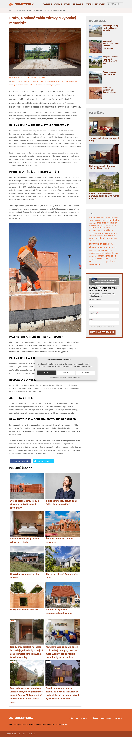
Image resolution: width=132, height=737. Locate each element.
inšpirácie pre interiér (107, 223)
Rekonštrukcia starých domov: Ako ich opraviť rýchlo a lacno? (104, 196)
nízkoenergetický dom (104, 233)
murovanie (35, 82)
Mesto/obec (93, 313)
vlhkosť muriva (40, 85)
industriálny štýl (93, 223)
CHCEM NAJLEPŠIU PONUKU (102, 332)
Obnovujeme (106, 718)
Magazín (118, 718)
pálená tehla (56, 82)
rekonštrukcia (96, 244)
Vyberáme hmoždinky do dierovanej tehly (109, 90)
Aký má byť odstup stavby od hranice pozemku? (110, 28)
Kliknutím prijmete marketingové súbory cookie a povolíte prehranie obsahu (104, 282)
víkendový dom (98, 262)
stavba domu (110, 247)
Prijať (46, 372)
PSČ (91, 320)
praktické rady (102, 238)
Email (91, 306)
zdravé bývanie (50, 85)
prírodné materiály (94, 241)
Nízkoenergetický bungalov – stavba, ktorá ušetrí (103, 167)
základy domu (115, 262)
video (91, 262)
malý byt (111, 225)
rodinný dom (73, 82)
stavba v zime (92, 250)
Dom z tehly (21, 4)
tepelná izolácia (112, 259)
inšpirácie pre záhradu (97, 225)
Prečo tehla (64, 82)
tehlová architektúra (110, 253)
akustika (14, 82)
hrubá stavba (112, 220)
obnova (114, 233)
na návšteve (106, 230)
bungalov (102, 217)
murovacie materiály (24, 82)
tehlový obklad (102, 259)
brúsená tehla (94, 217)
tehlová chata (93, 256)
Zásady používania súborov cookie (58, 377)
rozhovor (99, 247)
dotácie (97, 220)
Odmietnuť (66, 372)
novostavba (93, 233)
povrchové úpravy (102, 235)
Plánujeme (21, 10)
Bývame (95, 718)
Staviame (85, 718)
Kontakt (64, 725)
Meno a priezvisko (95, 299)
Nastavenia (86, 372)
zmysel (58, 85)
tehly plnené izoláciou (28, 85)
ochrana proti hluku (45, 82)
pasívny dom (92, 235)
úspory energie (94, 264)
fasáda (103, 220)
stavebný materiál (15, 85)
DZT (100, 220)
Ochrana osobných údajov (74, 377)
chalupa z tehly (109, 217)
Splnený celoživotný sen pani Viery (104, 139)
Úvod (11, 10)
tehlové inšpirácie (107, 256)
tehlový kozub (92, 259)
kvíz (107, 225)
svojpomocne (95, 253)
